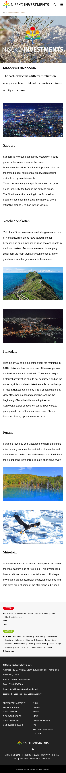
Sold (5, 624)
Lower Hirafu (50, 640)
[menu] (61, 4)
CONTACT (37, 707)
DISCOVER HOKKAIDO (13, 725)
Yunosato (48, 647)
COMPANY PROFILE (41, 721)
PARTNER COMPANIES (43, 729)
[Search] (54, 4)
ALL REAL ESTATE (11, 707)
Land (52, 613)
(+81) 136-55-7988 (21, 679)
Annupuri (17, 636)
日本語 (35, 703)
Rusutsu (8, 647)
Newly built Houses (13, 617)
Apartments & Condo (24, 613)
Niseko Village (55, 644)
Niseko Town (41, 644)
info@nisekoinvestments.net (24, 689)
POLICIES (37, 734)
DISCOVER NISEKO (11, 712)
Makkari (8, 644)
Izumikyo (9, 640)
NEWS (35, 716)
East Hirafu (27, 636)
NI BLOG (36, 712)
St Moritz (25, 647)
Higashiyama (51, 636)
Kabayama (19, 640)
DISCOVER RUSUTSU (12, 716)
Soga (17, 647)
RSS (33, 749)
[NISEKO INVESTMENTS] (26, 5)
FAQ (34, 725)
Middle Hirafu (19, 644)
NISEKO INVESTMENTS (26, 769)
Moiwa (30, 644)
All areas (7, 636)
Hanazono (39, 636)
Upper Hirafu (36, 647)
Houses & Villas (41, 613)
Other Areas (8, 651)
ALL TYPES (8, 613)
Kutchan (29, 640)
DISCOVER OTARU (11, 721)
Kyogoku (39, 640)
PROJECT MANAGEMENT (14, 703)
